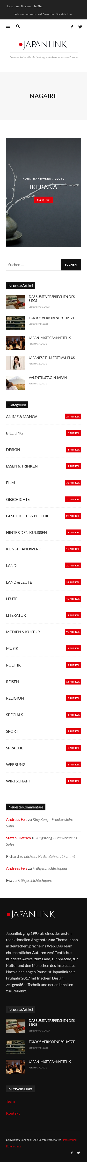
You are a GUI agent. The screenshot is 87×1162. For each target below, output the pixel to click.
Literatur (16, 615)
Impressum (69, 1139)
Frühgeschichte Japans (50, 868)
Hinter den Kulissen (26, 532)
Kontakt (13, 1113)
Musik (12, 648)
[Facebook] (71, 27)
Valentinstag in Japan (48, 377)
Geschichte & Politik (27, 515)
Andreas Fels (16, 819)
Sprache (14, 748)
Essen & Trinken (22, 466)
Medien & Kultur (23, 631)
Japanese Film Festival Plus (52, 358)
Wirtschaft (18, 781)
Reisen (12, 681)
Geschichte (18, 499)
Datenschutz (13, 1146)
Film (10, 482)
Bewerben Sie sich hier (57, 14)
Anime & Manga (21, 416)
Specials (14, 714)
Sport (12, 731)
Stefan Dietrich (18, 837)
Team (10, 1101)
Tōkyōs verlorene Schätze (52, 318)
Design (13, 449)
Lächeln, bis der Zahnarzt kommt (49, 856)
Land (11, 565)
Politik (13, 665)
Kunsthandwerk (37, 178)
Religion (15, 698)
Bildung (14, 433)
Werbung (16, 764)
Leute (60, 178)
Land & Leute (19, 582)
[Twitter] (79, 27)
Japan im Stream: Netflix (25, 5)
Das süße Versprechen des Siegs (52, 299)
